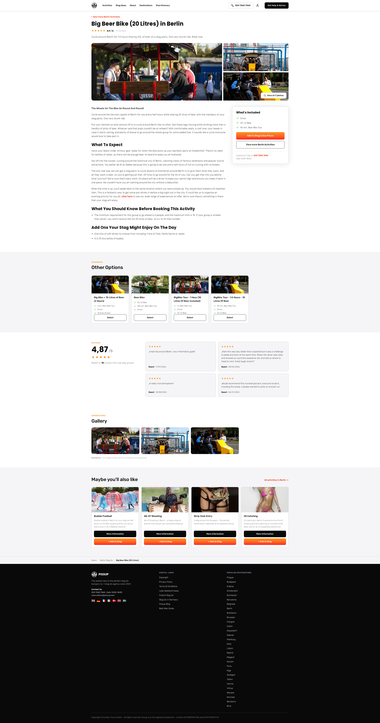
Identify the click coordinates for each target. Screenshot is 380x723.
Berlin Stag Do (106, 560)
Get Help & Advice (277, 5)
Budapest (231, 582)
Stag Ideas (121, 5)
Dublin (230, 626)
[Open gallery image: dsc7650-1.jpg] (115, 440)
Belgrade (231, 604)
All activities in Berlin (276, 480)
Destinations (146, 5)
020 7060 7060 (261, 155)
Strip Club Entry (203, 516)
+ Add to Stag (115, 541)
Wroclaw (231, 697)
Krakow (230, 586)
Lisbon (230, 648)
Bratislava (231, 613)
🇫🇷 (104, 600)
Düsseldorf (232, 630)
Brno (229, 706)
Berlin (229, 608)
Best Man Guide (166, 608)
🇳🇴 (119, 600)
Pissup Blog (164, 604)
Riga (229, 670)
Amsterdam (232, 591)
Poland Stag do (166, 595)
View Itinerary (163, 5)
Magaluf (230, 657)
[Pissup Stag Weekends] (94, 5)
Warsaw (230, 692)
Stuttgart (231, 675)
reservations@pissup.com (103, 595)
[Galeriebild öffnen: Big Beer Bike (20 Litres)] (156, 72)
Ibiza (229, 644)
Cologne (231, 622)
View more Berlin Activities (105, 16)
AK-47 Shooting (153, 516)
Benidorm (231, 701)
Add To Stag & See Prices (260, 135)
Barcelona (231, 599)
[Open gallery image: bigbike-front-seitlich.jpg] (215, 440)
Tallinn (230, 679)
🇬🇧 (93, 600)
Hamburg (231, 639)
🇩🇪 (98, 600)
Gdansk (230, 635)
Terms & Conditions (168, 586)
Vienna (230, 684)
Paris (229, 666)
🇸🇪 (124, 600)
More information (115, 534)
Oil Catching (251, 516)
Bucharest (232, 595)
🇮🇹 (109, 600)
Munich (230, 661)
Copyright (163, 577)
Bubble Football (103, 516)
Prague (230, 577)
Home (94, 560)
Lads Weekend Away (169, 591)
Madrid (230, 653)
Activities (107, 5)
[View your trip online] (257, 5)
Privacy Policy (165, 582)
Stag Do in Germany (168, 599)
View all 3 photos (275, 95)
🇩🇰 (114, 600)
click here (127, 196)
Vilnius (230, 688)
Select (110, 317)
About (133, 5)
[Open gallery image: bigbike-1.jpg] (165, 440)
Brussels (231, 617)
